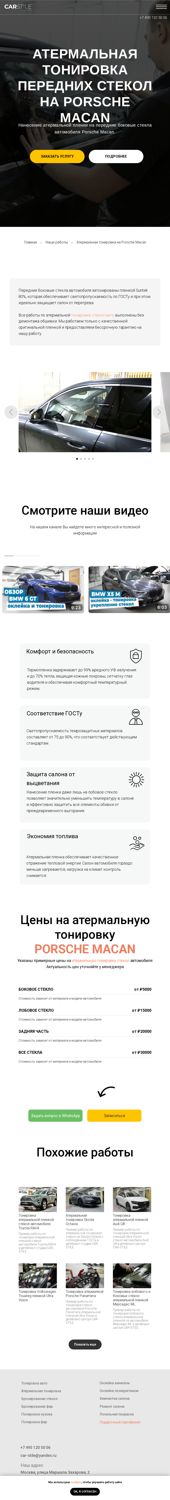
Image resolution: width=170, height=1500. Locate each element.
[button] (57, 156)
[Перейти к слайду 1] (77, 459)
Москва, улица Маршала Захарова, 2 (55, 1472)
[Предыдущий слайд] (11, 412)
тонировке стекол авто (92, 315)
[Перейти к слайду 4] (89, 459)
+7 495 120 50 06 (153, 17)
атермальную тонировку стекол (100, 960)
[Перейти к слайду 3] (85, 459)
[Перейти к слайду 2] (81, 459)
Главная (30, 242)
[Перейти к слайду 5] (93, 459)
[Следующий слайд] (159, 412)
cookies (76, 1482)
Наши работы (57, 242)
